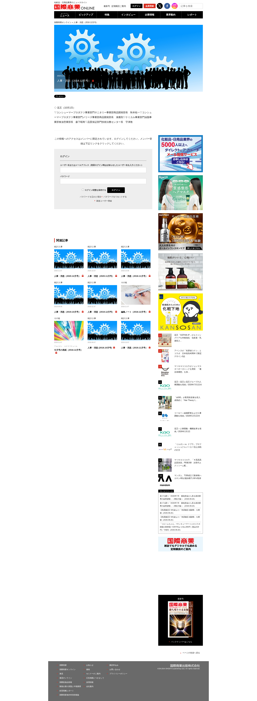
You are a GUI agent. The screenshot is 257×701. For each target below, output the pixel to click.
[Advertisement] (103, 225)
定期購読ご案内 (118, 6)
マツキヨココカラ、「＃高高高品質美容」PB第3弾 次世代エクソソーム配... (187, 463)
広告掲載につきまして (95, 678)
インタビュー (128, 14)
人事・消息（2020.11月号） (101, 276)
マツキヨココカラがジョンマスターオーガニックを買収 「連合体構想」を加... (187, 369)
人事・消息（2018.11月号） (134, 276)
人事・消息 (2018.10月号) (100, 347)
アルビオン (58, 346)
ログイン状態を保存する (95, 190)
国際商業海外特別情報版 (69, 695)
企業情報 (149, 14)
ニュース (64, 15)
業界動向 (171, 14)
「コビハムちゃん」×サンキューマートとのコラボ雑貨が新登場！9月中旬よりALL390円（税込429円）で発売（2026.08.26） (180, 527)
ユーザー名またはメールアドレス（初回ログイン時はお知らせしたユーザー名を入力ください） (101, 165)
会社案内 (89, 686)
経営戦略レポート (66, 691)
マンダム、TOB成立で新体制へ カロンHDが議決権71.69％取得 (188, 477)
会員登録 (149, 6)
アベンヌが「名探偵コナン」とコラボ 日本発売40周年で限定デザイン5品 (188, 353)
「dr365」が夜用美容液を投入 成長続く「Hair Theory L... (188, 398)
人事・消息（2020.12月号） (67, 276)
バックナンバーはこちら (181, 642)
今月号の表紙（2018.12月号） (68, 350)
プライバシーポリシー (118, 674)
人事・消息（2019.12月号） (101, 312)
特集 (107, 14)
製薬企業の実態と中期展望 (70, 686)
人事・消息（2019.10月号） (67, 312)
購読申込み (113, 665)
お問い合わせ (114, 669)
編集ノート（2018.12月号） (134, 312)
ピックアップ (86, 14)
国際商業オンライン (63, 22)
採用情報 (89, 682)
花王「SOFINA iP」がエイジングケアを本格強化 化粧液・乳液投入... (187, 338)
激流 (61, 674)
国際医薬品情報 (65, 682)
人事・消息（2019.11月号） (134, 347)
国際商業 (63, 665)
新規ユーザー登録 (104, 201)
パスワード (65, 176)
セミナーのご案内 (93, 674)
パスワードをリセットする (115, 197)
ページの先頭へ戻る (191, 653)
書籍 (88, 669)
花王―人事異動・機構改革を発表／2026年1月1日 (187, 430)
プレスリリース (166, 491)
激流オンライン (65, 678)
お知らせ (89, 665)
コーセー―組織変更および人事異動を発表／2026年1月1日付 (187, 414)
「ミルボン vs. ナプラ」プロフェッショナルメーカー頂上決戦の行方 (187, 447)
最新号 (107, 6)
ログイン (136, 6)
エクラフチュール (70, 346)
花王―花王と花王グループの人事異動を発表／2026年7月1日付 (188, 383)
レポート (192, 14)
